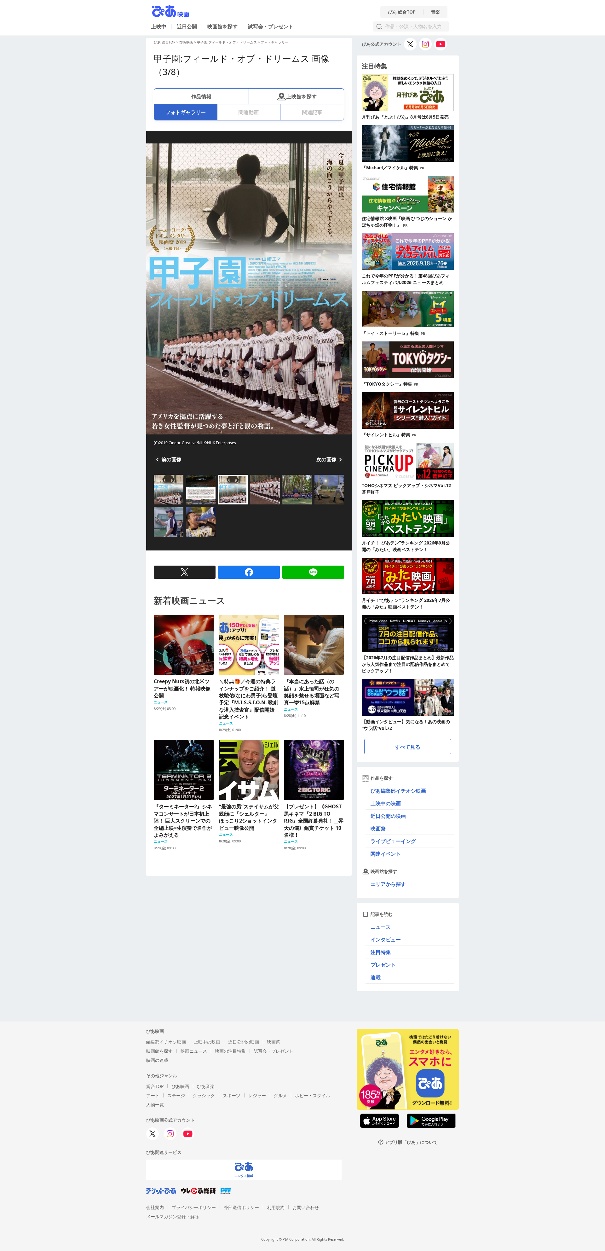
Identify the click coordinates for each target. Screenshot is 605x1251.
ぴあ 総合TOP (402, 12)
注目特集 (381, 952)
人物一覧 (155, 1105)
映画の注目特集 (230, 1051)
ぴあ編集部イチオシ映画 (398, 790)
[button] (156, 505)
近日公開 (187, 26)
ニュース (381, 926)
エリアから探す (388, 884)
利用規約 (276, 1207)
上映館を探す (301, 96)
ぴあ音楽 (206, 1086)
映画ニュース (194, 1051)
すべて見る (407, 746)
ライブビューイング (393, 841)
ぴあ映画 (186, 42)
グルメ (280, 1095)
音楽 (435, 12)
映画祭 (378, 828)
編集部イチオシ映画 (166, 1042)
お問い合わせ (305, 1207)
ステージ (176, 1095)
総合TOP (155, 1086)
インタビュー (386, 939)
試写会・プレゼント (270, 26)
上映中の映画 (386, 803)
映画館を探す (222, 26)
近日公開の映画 (388, 815)
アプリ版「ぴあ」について (411, 1142)
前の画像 (171, 459)
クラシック (204, 1095)
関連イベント (386, 853)
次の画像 (326, 459)
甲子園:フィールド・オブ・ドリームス (227, 42)
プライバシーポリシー (194, 1207)
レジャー (257, 1095)
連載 (376, 977)
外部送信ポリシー (241, 1207)
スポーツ (231, 1095)
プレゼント (383, 964)
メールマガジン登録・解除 (172, 1216)
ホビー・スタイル (312, 1095)
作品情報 (201, 96)
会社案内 (155, 1207)
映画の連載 (157, 1060)
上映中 (158, 26)
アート (152, 1095)
